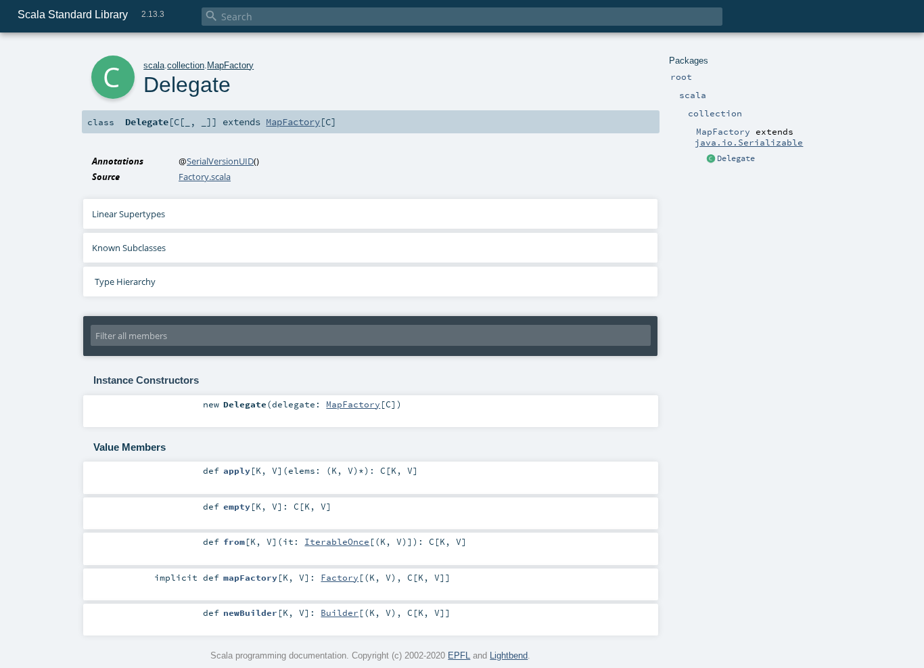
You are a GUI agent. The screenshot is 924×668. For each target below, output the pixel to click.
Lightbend (509, 655)
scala (153, 65)
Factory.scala (205, 177)
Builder (340, 612)
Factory (340, 577)
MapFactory (230, 65)
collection (185, 65)
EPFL (459, 655)
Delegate (736, 158)
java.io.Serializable (749, 142)
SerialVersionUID (220, 161)
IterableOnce (336, 541)
